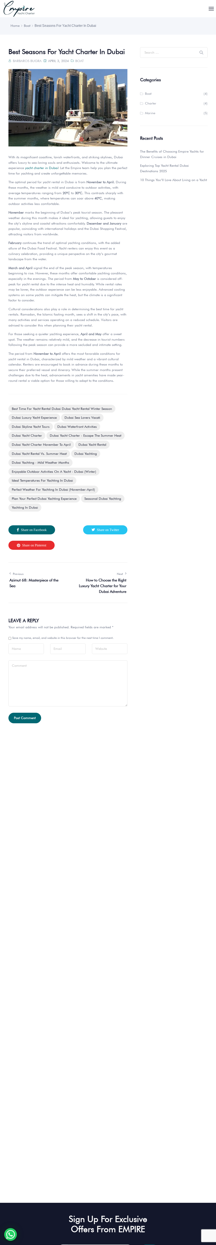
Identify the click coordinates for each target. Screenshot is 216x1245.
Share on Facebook (34, 530)
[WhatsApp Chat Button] (10, 1234)
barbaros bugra (27, 61)
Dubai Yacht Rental (92, 445)
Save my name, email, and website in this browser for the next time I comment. (62, 637)
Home (15, 26)
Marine (150, 113)
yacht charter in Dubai (41, 168)
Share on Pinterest (34, 545)
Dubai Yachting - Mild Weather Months (40, 463)
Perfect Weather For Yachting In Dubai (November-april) (53, 490)
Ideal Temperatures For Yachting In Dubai (42, 480)
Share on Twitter (108, 530)
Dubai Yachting (85, 454)
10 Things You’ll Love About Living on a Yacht (173, 180)
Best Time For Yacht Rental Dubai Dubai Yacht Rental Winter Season (62, 409)
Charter (150, 103)
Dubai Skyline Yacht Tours (31, 427)
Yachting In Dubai (25, 507)
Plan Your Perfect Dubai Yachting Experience (44, 499)
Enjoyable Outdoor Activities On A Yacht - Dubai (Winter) (54, 472)
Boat (27, 26)
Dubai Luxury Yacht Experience (34, 418)
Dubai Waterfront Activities (77, 427)
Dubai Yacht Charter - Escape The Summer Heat (85, 436)
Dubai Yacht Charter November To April (41, 445)
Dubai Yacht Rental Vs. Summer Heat (39, 454)
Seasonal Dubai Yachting (102, 499)
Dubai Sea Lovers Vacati (82, 418)
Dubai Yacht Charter (27, 436)
